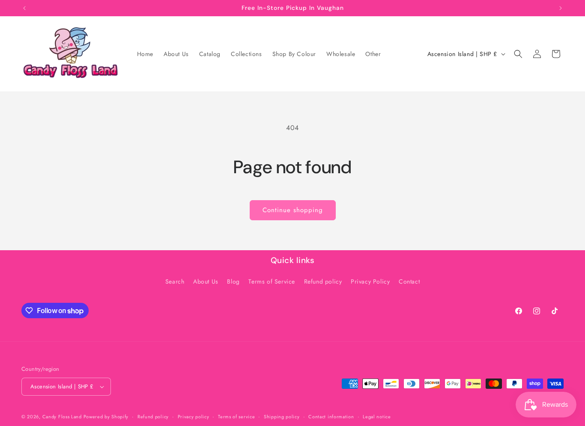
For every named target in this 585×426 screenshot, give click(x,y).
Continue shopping (293, 210)
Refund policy (323, 281)
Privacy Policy (370, 281)
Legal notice (377, 416)
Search (175, 281)
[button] (518, 53)
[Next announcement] (560, 8)
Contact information (331, 416)
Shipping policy (282, 416)
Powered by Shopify (106, 416)
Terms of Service (271, 281)
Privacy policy (193, 416)
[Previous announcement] (24, 8)
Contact (409, 281)
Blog (233, 281)
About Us (205, 281)
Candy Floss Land (63, 416)
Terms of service (236, 416)
